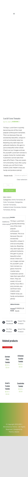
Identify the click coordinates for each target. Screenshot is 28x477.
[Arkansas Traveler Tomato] (21, 347)
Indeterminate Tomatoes (12, 207)
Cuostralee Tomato (20, 385)
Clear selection (22, 179)
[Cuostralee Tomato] (21, 374)
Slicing (13, 210)
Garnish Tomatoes (9, 205)
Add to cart (10, 190)
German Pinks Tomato (7, 359)
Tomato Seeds (8, 176)
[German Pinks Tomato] (7, 347)
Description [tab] (5, 218)
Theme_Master (14, 432)
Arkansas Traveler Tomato (21, 358)
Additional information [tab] (5, 223)
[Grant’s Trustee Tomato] (7, 374)
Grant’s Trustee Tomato (7, 386)
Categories (18, 202)
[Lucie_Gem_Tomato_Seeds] (14, 67)
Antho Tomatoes (17, 200)
